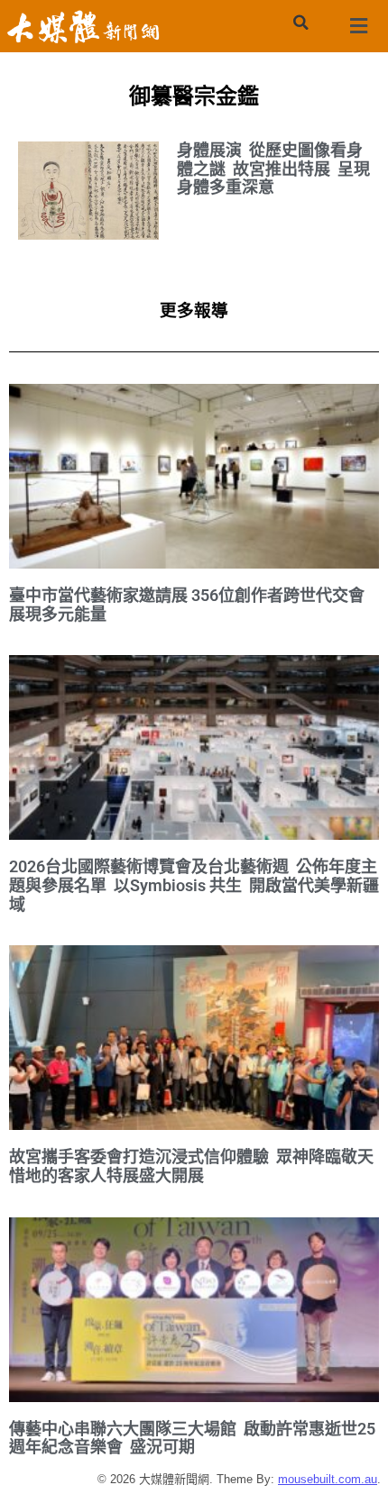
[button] (300, 22)
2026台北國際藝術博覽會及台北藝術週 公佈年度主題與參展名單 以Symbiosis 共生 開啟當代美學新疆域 (194, 885)
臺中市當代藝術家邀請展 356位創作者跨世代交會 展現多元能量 (187, 605)
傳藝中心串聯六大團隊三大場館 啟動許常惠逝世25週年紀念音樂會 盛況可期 (192, 1438)
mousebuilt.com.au (327, 1479)
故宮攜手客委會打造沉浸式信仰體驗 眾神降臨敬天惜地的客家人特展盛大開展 (191, 1166)
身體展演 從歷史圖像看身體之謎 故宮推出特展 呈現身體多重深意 (273, 168)
